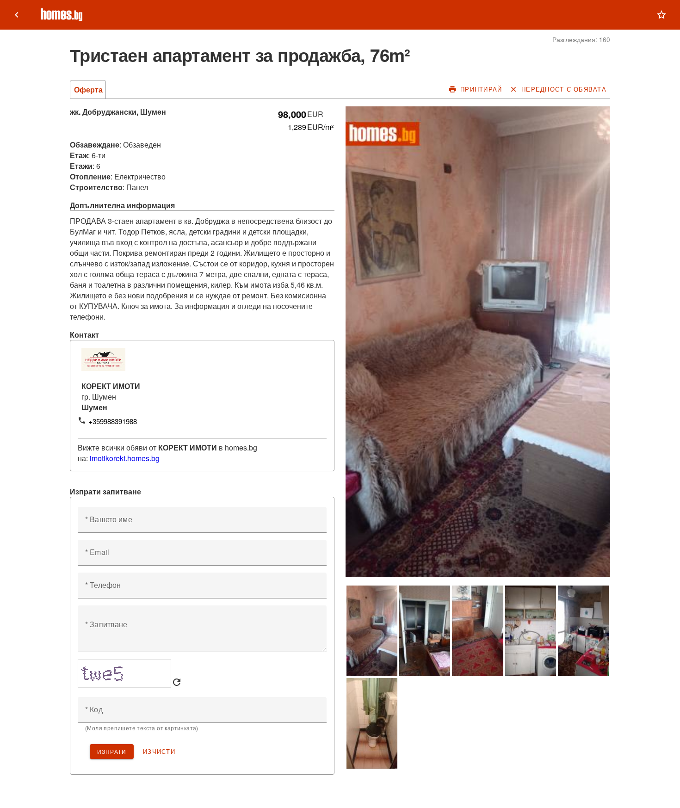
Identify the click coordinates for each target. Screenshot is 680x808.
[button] (661, 15)
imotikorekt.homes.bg (125, 458)
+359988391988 (112, 421)
